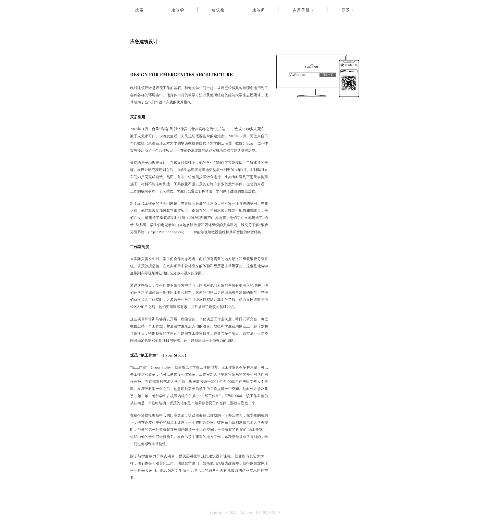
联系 (346, 9)
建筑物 (218, 9)
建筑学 (178, 9)
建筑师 (258, 9)
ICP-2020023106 (268, 512)
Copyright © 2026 (223, 512)
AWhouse (246, 512)
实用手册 (301, 9)
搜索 (139, 9)
